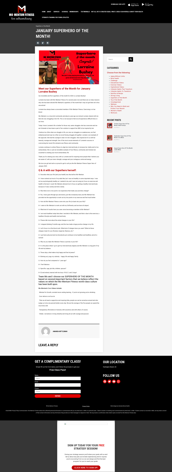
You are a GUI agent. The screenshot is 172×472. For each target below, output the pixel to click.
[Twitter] (109, 381)
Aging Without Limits (118, 76)
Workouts (114, 113)
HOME (44, 12)
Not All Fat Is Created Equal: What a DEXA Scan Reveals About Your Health (117, 12)
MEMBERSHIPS (74, 12)
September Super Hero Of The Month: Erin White (122, 136)
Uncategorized (116, 102)
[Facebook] (105, 381)
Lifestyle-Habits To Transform (121, 91)
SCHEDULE (65, 12)
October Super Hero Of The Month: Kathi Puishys (121, 124)
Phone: (37, 388)
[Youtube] (114, 381)
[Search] (131, 59)
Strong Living (115, 95)
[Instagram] (118, 381)
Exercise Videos (116, 85)
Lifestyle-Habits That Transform (121, 89)
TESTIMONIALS (85, 12)
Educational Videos (117, 83)
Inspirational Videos (117, 87)
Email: (37, 382)
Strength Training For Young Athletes (55, 17)
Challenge (114, 80)
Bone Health (115, 78)
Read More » (117, 127)
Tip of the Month (116, 100)
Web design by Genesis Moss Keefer (120, 406)
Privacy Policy (86, 406)
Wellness (113, 104)
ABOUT (49, 12)
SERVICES (56, 12)
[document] (86, 446)
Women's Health (116, 110)
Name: (37, 375)
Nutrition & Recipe (117, 93)
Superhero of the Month (43, 26)
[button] (38, 43)
